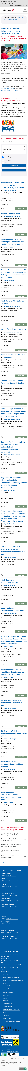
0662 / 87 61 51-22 (11, 906)
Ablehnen (21, 1068)
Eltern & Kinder (12, 19)
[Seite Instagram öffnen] (26, 5)
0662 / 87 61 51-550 (12, 886)
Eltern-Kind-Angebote (7, 88)
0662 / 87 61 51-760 (12, 901)
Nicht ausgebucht (10, 163)
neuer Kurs (8, 160)
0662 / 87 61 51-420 (12, 933)
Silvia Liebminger (9, 585)
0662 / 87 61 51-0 (11, 875)
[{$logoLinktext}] (7, 10)
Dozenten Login (8, 992)
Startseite (20, 17)
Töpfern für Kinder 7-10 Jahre (13, 355)
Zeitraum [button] (5, 153)
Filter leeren (14, 170)
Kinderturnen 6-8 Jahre (10, 213)
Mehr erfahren (4, 1068)
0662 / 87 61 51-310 (12, 918)
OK (25, 1068)
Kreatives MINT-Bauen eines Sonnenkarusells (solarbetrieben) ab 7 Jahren (12, 185)
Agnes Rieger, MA (9, 280)
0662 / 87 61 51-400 (12, 938)
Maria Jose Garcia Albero (12, 419)
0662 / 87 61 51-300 (12, 924)
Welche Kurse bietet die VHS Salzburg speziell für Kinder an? (11, 834)
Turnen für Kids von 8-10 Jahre (13, 329)
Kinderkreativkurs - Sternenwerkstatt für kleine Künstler (12, 764)
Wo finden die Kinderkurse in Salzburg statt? (10, 851)
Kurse (4, 19)
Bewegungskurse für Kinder (9, 90)
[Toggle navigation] (25, 10)
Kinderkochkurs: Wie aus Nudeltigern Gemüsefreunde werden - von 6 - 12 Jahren (12, 241)
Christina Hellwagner (10, 190)
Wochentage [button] (7, 149)
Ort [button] (4, 146)
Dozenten (10, 5)
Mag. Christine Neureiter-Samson (14, 524)
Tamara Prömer (8, 247)
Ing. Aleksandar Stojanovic (12, 216)
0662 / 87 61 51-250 (12, 881)
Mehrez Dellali (8, 646)
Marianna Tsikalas (9, 490)
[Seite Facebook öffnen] (24, 5)
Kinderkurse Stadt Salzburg (11, 22)
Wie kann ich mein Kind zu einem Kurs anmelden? (11, 856)
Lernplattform (18, 5)
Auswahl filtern (14, 165)
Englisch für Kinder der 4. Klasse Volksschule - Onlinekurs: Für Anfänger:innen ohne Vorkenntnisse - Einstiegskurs (14, 482)
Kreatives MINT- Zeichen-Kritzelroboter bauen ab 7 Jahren (11, 702)
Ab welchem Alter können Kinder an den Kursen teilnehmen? (12, 845)
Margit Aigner (8, 357)
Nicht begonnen (9, 157)
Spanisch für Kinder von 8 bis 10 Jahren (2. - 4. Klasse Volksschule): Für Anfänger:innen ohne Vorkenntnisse (13, 447)
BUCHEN (21, 208)
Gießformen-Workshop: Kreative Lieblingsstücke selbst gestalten (14, 733)
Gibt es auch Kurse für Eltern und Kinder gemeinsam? (11, 840)
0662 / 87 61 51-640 (12, 895)
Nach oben (4, 863)
